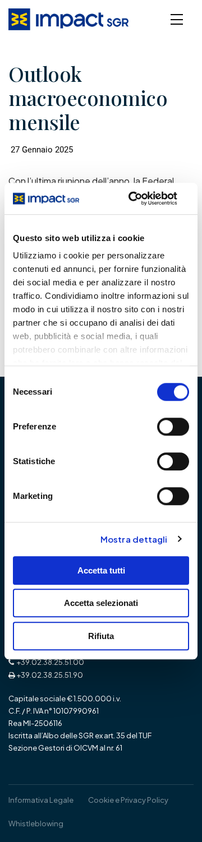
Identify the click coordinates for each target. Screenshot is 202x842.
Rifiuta (101, 636)
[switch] (173, 427)
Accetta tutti (101, 570)
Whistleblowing (35, 823)
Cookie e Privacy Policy (128, 799)
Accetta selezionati (101, 603)
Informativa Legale (41, 799)
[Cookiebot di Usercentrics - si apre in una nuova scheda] (132, 198)
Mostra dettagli (134, 539)
